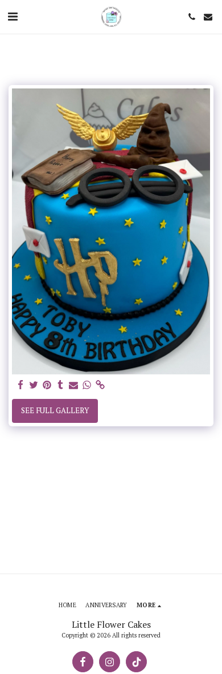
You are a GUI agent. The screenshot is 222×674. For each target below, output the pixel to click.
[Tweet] (34, 385)
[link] (100, 385)
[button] (12, 16)
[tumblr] (60, 385)
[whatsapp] (87, 385)
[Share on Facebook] (21, 385)
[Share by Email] (74, 385)
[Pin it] (47, 385)
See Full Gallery (55, 410)
